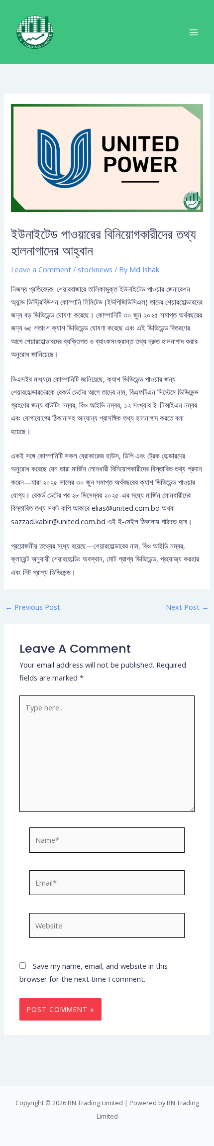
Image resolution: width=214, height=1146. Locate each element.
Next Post (187, 607)
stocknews (95, 269)
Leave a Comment (41, 269)
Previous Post (32, 607)
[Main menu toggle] (193, 32)
